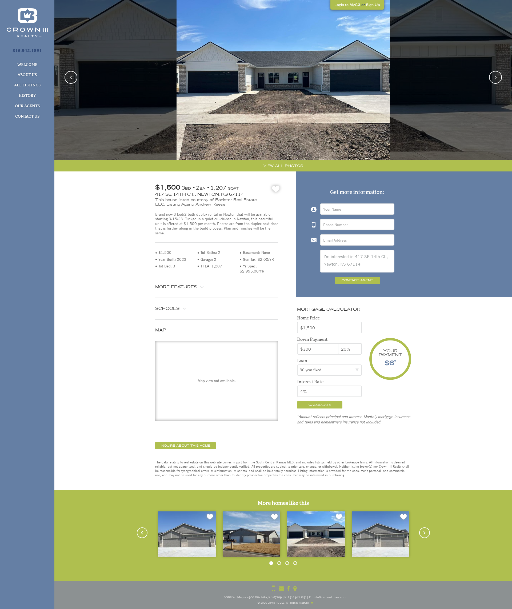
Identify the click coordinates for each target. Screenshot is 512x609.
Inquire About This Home (185, 445)
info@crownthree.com (329, 597)
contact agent (357, 280)
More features (176, 286)
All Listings (27, 85)
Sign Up (373, 5)
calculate (320, 405)
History (27, 95)
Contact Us (27, 116)
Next (495, 77)
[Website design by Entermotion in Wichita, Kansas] (311, 602)
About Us (27, 75)
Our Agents (27, 106)
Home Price (308, 317)
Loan (302, 360)
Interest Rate (310, 381)
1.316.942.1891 (297, 597)
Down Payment (312, 339)
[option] (283, 80)
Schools (167, 308)
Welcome (27, 64)
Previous (71, 77)
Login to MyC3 (347, 5)
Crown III (273, 602)
